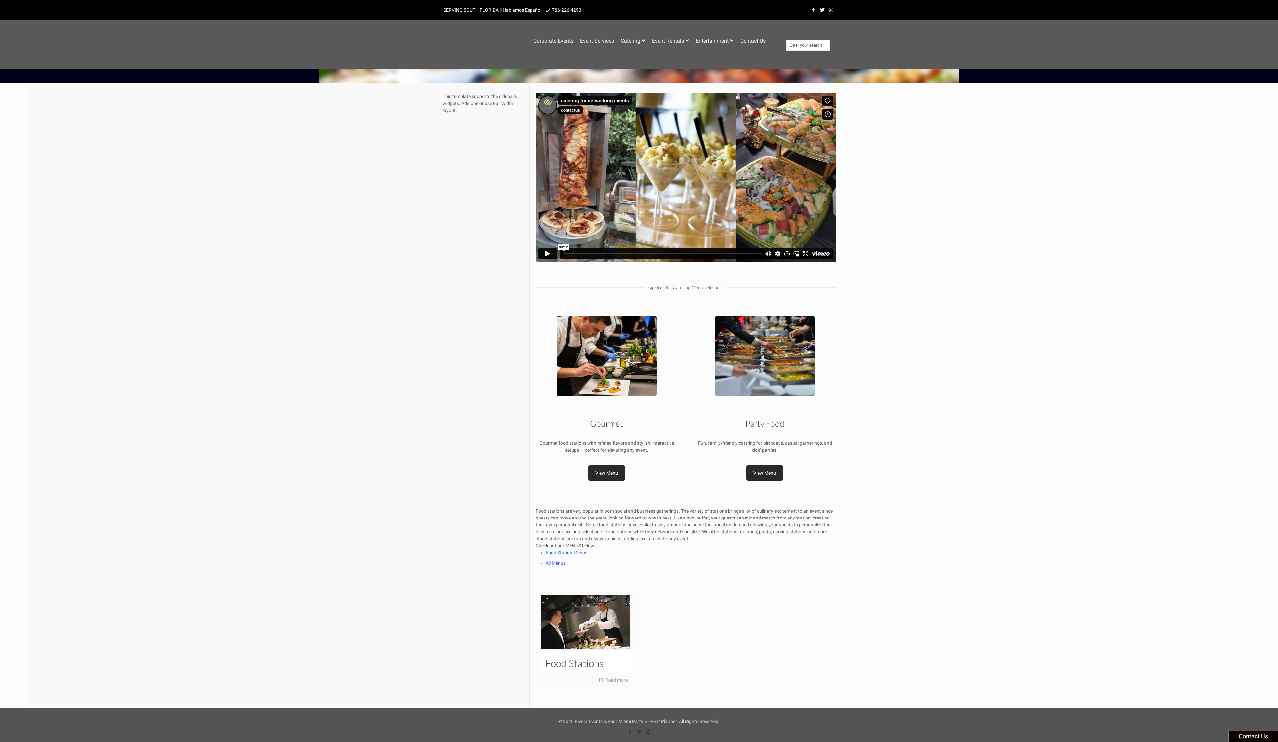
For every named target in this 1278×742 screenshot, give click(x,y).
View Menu (606, 473)
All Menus (556, 563)
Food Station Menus (566, 552)
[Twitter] (822, 10)
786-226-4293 (566, 10)
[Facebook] (813, 10)
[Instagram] (831, 10)
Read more (616, 680)
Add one (469, 103)
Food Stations (574, 663)
